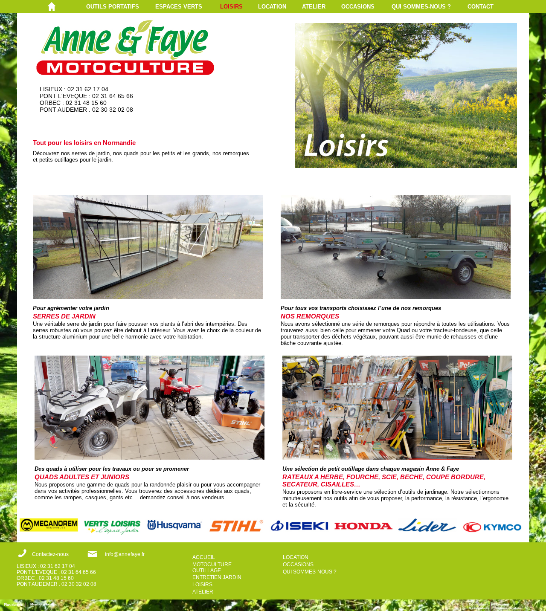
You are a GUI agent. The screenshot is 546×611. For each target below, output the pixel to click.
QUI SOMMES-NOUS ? (421, 6)
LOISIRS (231, 6)
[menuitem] (120, 7)
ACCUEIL (203, 557)
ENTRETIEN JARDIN (216, 577)
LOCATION (272, 6)
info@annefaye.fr (125, 554)
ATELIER (313, 6)
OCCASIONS (358, 6)
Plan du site (14, 605)
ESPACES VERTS (178, 6)
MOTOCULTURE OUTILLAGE (212, 567)
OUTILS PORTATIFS (112, 6)
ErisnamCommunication (508, 606)
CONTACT (481, 6)
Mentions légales (43, 604)
